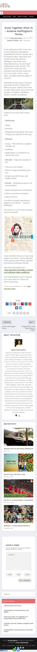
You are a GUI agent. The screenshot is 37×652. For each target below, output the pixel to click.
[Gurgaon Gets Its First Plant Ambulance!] (18, 437)
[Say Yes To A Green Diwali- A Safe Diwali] (18, 488)
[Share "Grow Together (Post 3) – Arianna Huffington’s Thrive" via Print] (20, 308)
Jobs (14, 16)
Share (22, 649)
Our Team (32, 645)
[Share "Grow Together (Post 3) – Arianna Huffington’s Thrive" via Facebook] (7, 304)
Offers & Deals (22, 16)
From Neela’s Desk (22, 645)
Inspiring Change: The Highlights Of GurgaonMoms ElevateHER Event (16, 617)
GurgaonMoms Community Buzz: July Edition (16, 611)
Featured (10, 40)
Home (4, 645)
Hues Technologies (22, 642)
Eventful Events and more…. (13, 606)
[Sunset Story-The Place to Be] (18, 463)
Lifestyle (15, 40)
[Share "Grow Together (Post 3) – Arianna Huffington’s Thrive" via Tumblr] (18, 304)
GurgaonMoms (12, 640)
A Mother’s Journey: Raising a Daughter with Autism (18, 624)
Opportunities (11, 645)
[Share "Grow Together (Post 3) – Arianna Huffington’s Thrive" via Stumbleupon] (30, 304)
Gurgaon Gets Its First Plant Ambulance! (18, 449)
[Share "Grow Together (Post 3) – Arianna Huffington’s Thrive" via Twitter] (11, 304)
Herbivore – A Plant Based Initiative (17, 526)
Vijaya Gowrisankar (16, 38)
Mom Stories (7, 16)
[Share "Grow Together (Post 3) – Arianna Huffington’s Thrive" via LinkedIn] (26, 304)
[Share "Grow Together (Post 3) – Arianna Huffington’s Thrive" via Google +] (15, 304)
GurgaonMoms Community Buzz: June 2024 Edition (18, 630)
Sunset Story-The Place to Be (14, 474)
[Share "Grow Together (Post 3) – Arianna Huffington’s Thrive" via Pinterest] (22, 304)
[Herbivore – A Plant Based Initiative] (18, 514)
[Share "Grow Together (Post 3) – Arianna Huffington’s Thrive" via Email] (16, 308)
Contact (31, 16)
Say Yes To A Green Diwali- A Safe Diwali (18, 500)
